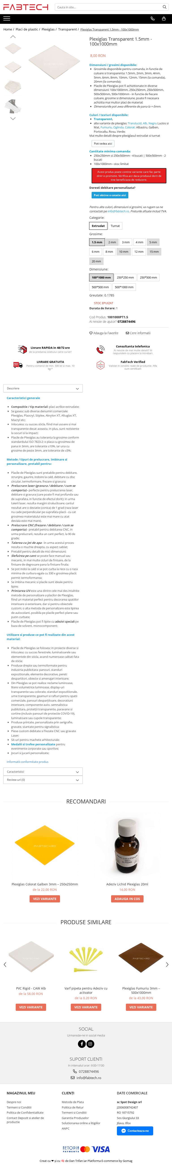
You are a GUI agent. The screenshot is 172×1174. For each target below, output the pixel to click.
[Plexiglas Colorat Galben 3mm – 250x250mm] (44, 846)
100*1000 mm (101, 277)
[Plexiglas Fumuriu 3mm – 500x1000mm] (141, 958)
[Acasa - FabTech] (25, 7)
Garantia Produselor (75, 1118)
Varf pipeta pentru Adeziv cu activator (86, 990)
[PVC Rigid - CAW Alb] (31, 958)
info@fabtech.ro (88, 1077)
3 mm (126, 242)
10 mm (123, 252)
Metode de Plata (73, 1102)
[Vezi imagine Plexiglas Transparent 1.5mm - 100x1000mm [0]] (13, 49)
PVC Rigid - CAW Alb (31, 988)
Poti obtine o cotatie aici (110, 195)
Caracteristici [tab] (15, 772)
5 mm (153, 242)
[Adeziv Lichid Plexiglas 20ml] (127, 846)
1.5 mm (97, 242)
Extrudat (98, 226)
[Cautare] (165, 7)
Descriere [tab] (13, 388)
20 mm (96, 261)
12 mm (139, 252)
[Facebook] (82, 1044)
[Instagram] (90, 1044)
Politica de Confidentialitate (25, 1112)
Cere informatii (139, 333)
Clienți (68, 1093)
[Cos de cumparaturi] (164, 18)
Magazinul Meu (21, 1093)
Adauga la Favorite (105, 333)
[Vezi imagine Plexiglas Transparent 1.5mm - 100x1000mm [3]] (13, 106)
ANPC (65, 1128)
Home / (9, 29)
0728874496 (88, 1071)
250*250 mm (125, 277)
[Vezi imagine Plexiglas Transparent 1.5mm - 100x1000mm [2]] (13, 87)
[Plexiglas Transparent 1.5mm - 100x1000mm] (54, 64)
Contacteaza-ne (138, 1130)
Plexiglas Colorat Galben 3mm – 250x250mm (45, 884)
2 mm (112, 242)
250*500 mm (148, 277)
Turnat (115, 226)
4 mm (139, 242)
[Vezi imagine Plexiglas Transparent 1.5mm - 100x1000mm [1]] (13, 68)
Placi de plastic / (28, 29)
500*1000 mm (124, 287)
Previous (13, 37)
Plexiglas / (50, 29)
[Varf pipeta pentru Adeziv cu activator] (86, 958)
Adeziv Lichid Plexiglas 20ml (127, 884)
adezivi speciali (65, 621)
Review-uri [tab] (16, 780)
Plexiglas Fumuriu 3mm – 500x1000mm (141, 990)
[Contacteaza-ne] (153, 18)
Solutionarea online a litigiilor (81, 1123)
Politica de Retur (73, 1107)
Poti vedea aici (103, 143)
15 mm (154, 252)
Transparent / (69, 29)
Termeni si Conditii (19, 1107)
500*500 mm (100, 287)
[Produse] (7, 19)
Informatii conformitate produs (27, 762)
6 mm (95, 252)
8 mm (109, 252)
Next (13, 118)
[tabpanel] (54, 64)
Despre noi (14, 1102)
